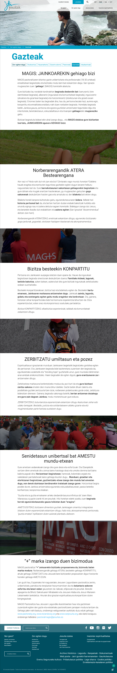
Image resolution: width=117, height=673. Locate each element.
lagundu (78, 2)
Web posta (65, 656)
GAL (106, 2)
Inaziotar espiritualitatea (106, 8)
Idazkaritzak (86, 65)
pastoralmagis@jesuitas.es (50, 617)
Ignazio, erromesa (9, 639)
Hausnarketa (43, 65)
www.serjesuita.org (69, 614)
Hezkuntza (31, 65)
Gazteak (75, 65)
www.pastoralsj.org (27, 614)
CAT (111, 2)
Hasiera (3, 47)
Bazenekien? (7, 645)
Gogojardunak (91, 639)
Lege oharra (90, 659)
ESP (95, 2)
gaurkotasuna (63, 2)
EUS (100, 2)
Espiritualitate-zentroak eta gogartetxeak (98, 641)
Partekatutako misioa (10, 641)
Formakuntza (63, 643)
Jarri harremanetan (64, 647)
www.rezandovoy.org (46, 614)
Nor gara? (63, 8)
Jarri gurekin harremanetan (85, 656)
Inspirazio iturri (63, 641)
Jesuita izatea (90, 8)
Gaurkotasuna (106, 656)
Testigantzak (63, 639)
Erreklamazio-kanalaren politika (98, 662)
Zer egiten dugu (76, 8)
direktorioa (13, 628)
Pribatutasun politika (73, 659)
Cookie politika (104, 659)
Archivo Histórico (68, 653)
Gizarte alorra (55, 65)
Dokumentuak (106, 653)
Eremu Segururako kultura (49, 659)
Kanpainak (93, 653)
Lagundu (82, 653)
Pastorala (66, 65)
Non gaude (7, 643)
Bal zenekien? (63, 645)
